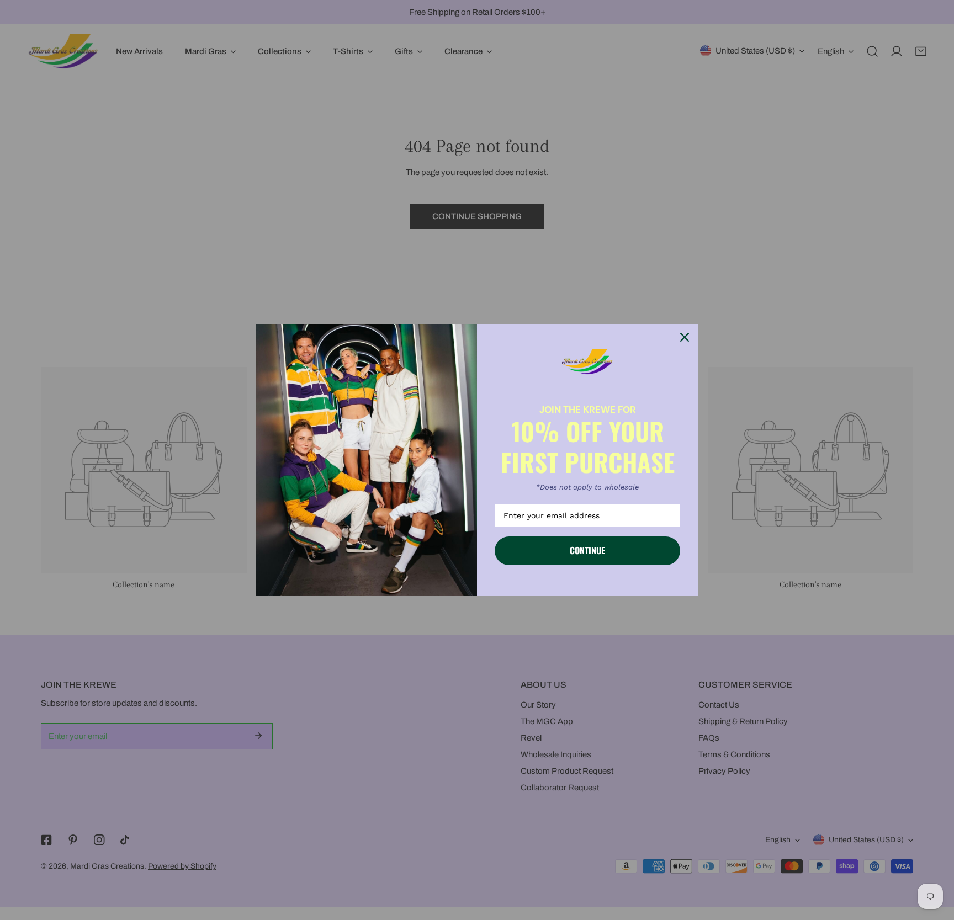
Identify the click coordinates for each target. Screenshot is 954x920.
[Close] (684, 337)
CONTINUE (587, 550)
